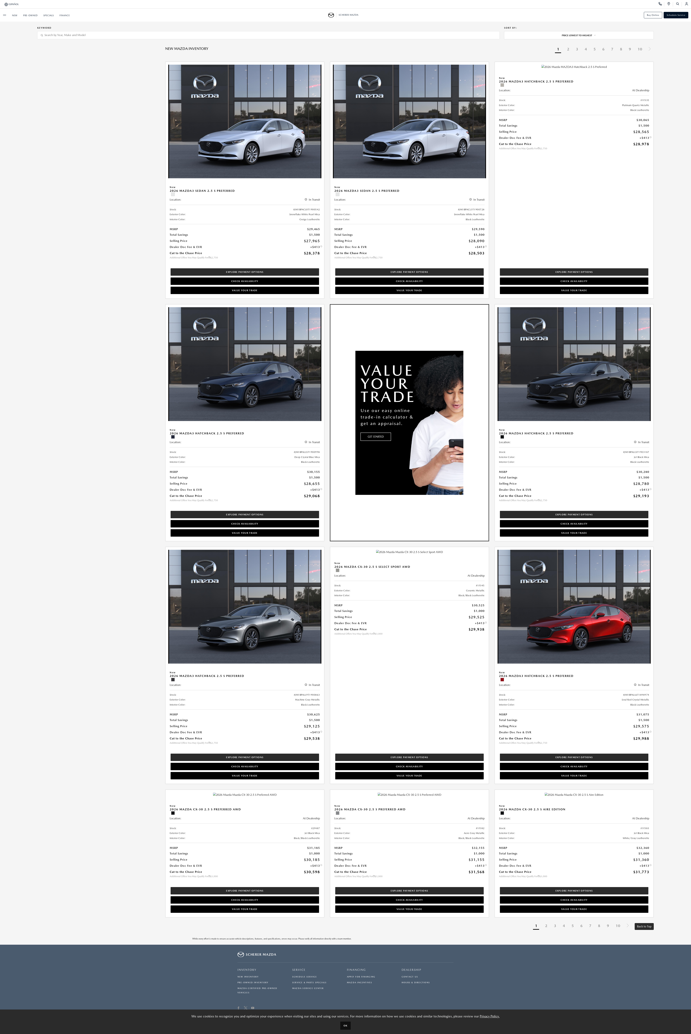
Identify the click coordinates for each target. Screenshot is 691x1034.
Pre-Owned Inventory (253, 982)
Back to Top (644, 926)
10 (640, 49)
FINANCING (356, 970)
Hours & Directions (416, 982)
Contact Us (410, 977)
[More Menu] (4, 15)
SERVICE (299, 970)
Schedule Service (676, 15)
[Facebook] (238, 1008)
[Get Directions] (670, 4)
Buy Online (653, 15)
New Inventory (248, 977)
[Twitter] (246, 1008)
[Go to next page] (649, 49)
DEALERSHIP (411, 970)
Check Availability (244, 281)
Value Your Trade (245, 290)
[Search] (679, 4)
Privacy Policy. (490, 1016)
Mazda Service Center (308, 988)
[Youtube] (252, 1008)
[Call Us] (661, 4)
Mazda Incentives (359, 982)
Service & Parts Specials (309, 982)
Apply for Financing (361, 977)
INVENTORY (247, 970)
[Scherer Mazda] (332, 15)
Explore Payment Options (244, 272)
